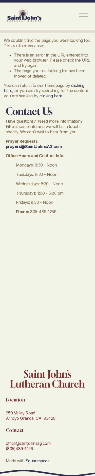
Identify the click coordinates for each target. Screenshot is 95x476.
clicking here (51, 95)
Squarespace (38, 460)
